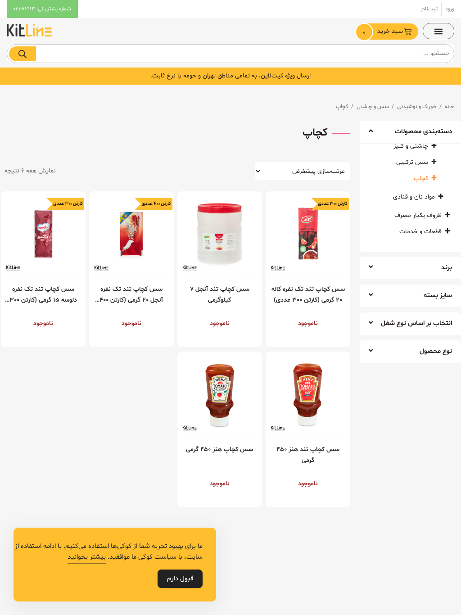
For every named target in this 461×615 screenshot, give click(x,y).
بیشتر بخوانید (87, 557)
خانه (449, 106)
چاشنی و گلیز (410, 146)
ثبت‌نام (429, 9)
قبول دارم (180, 578)
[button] (438, 31)
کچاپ (421, 178)
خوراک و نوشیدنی (417, 106)
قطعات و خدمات (420, 231)
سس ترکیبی (412, 162)
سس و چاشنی (373, 106)
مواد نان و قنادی (414, 197)
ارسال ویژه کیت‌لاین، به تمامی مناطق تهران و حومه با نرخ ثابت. (230, 76)
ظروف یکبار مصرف (418, 215)
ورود (449, 9)
